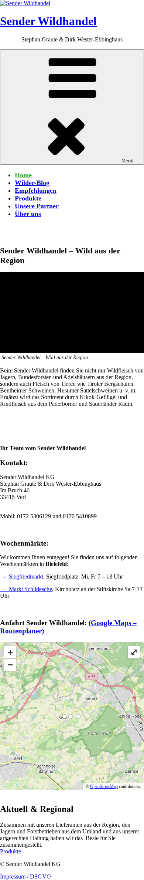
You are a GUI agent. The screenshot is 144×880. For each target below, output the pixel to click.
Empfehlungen (35, 190)
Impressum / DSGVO (25, 876)
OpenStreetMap (104, 786)
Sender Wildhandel (48, 21)
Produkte (28, 198)
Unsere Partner (37, 206)
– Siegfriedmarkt (21, 576)
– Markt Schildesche (26, 589)
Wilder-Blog (32, 182)
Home (23, 175)
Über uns (28, 214)
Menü (127, 160)
